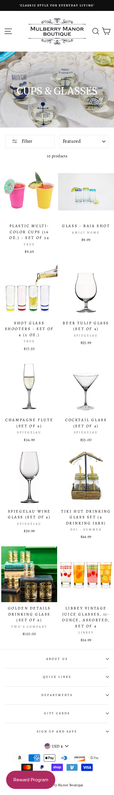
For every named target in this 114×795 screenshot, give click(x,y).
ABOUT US (56, 659)
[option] (57, 5)
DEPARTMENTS (57, 695)
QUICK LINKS (57, 677)
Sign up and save (57, 731)
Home (55, 78)
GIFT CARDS (57, 713)
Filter (26, 141)
